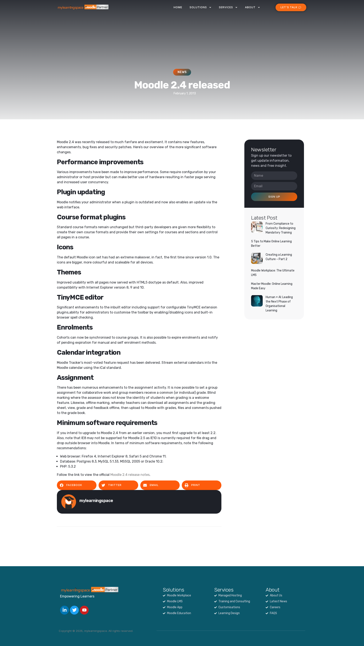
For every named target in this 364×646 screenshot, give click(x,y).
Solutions (198, 7)
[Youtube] (84, 610)
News (182, 72)
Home (178, 7)
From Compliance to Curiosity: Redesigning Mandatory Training (281, 228)
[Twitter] (74, 610)
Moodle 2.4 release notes (130, 475)
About (250, 7)
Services (226, 7)
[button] (76, 485)
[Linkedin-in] (64, 610)
